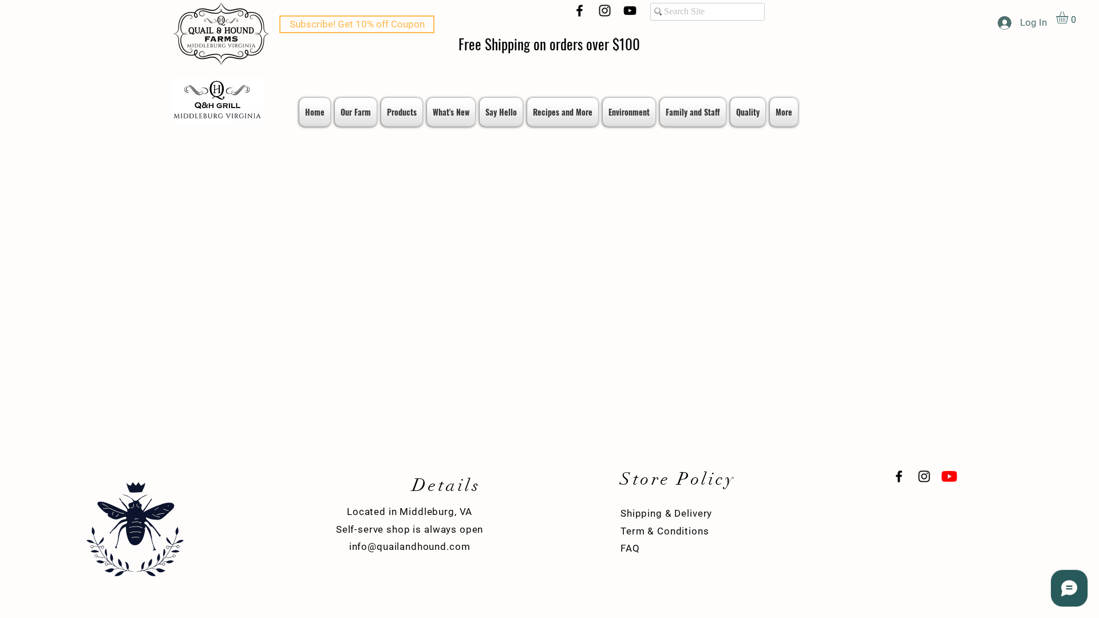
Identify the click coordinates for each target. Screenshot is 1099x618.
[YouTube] (630, 10)
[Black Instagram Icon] (604, 10)
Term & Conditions (664, 531)
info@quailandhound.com (410, 546)
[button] (1069, 17)
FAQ (630, 548)
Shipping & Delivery (666, 513)
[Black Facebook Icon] (579, 10)
